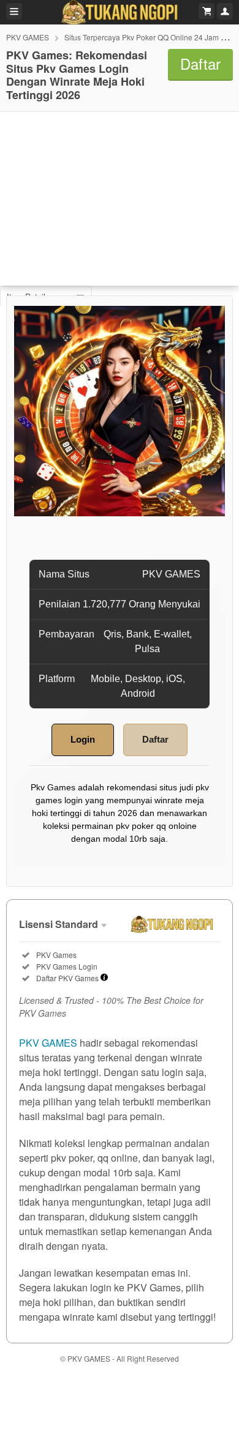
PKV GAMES (27, 37)
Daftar (155, 739)
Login (82, 739)
